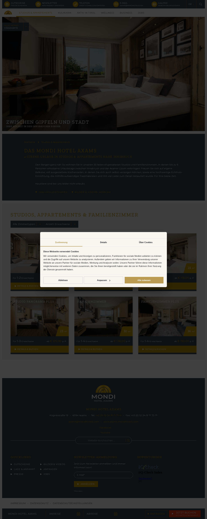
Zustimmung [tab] (61, 242)
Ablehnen (63, 280)
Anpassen (102, 280)
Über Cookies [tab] (146, 242)
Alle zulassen (144, 280)
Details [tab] (103, 242)
